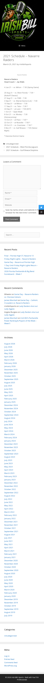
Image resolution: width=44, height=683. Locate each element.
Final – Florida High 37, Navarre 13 (19, 255)
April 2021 (8, 547)
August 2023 (9, 457)
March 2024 (9, 434)
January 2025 (10, 402)
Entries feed (9, 659)
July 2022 (8, 499)
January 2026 (10, 366)
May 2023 (8, 466)
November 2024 (11, 408)
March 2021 (9, 551)
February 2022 (10, 515)
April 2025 (8, 395)
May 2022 (8, 505)
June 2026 (8, 350)
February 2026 (10, 363)
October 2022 (10, 489)
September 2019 (11, 609)
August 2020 (9, 573)
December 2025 (11, 369)
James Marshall (10, 300)
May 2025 (8, 392)
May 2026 (8, 353)
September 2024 (11, 415)
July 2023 (8, 460)
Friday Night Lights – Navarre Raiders (20, 259)
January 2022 (10, 518)
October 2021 (10, 528)
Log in (6, 656)
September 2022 (11, 492)
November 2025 (11, 373)
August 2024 (9, 418)
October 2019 (10, 606)
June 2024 (8, 424)
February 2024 (10, 437)
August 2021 (9, 534)
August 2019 (9, 612)
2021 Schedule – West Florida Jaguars (22, 147)
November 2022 (11, 486)
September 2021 (11, 531)
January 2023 (10, 479)
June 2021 (8, 541)
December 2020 (11, 560)
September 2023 (11, 454)
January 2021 (10, 557)
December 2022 (11, 483)
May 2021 (8, 544)
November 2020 (11, 564)
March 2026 (9, 360)
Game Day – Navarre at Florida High (19, 262)
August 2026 (9, 343)
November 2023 (11, 447)
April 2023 (8, 470)
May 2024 (8, 428)
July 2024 (8, 421)
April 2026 (8, 356)
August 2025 (9, 382)
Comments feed (11, 662)
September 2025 (11, 379)
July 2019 (8, 615)
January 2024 (10, 441)
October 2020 (10, 567)
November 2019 (11, 602)
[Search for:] (22, 235)
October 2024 (10, 411)
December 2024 (11, 405)
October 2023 (10, 450)
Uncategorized (12, 144)
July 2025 (8, 385)
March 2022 (9, 512)
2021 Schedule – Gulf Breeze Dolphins (22, 150)
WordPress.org (10, 665)
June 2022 (8, 502)
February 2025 (10, 398)
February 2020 (10, 593)
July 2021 (8, 538)
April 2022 (8, 508)
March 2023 (9, 473)
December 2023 (11, 444)
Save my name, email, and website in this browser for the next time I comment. (23, 211)
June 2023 (8, 463)
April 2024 (8, 431)
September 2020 (11, 570)
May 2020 (8, 583)
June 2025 (8, 389)
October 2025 (10, 376)
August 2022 (9, 496)
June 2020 (8, 580)
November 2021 (11, 525)
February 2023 (10, 476)
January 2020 (10, 596)
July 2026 (8, 347)
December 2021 (11, 521)
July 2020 (8, 576)
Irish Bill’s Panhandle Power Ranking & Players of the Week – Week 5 (21, 321)
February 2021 (10, 554)
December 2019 (11, 599)
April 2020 (8, 586)
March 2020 (9, 589)
